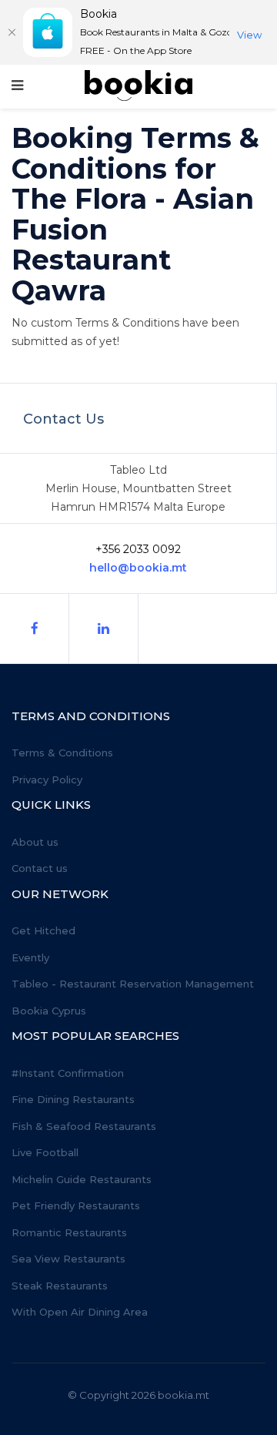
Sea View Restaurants (68, 1258)
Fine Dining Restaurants (73, 1099)
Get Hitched (43, 930)
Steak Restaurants (60, 1285)
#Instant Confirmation (68, 1073)
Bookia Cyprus (49, 1010)
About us (35, 842)
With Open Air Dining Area (80, 1312)
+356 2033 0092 (138, 549)
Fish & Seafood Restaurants (84, 1126)
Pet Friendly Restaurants (76, 1205)
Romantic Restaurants (69, 1232)
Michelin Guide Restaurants (82, 1179)
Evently (30, 957)
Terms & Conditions (62, 752)
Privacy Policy (47, 779)
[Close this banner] (11, 32)
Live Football (45, 1152)
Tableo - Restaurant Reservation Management (133, 983)
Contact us (40, 868)
